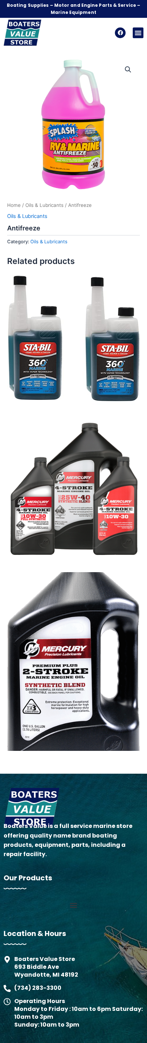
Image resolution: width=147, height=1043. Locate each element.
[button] (138, 32)
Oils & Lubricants (44, 205)
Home (14, 205)
